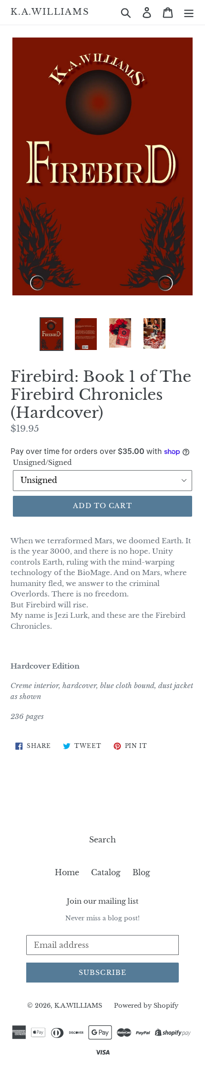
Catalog (106, 872)
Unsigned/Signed (42, 462)
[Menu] (188, 12)
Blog (141, 872)
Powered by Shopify (146, 1006)
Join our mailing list (103, 901)
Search (102, 839)
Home (67, 872)
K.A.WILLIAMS (50, 12)
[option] (51, 334)
